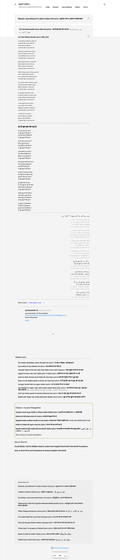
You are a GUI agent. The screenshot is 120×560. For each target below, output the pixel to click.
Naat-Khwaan (67, 7)
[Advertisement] (100, 39)
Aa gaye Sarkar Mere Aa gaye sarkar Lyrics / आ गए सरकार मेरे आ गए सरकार (43, 384)
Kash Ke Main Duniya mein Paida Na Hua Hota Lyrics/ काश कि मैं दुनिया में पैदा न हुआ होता (48, 377)
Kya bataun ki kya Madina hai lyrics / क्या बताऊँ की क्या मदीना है (39, 366)
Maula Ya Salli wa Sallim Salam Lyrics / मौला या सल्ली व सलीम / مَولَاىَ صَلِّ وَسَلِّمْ (44, 534)
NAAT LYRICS (24, 4)
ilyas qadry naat (35, 303)
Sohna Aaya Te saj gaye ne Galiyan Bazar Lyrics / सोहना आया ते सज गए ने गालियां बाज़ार (46, 528)
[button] (88, 18)
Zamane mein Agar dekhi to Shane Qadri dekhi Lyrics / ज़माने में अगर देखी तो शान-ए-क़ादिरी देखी (49, 412)
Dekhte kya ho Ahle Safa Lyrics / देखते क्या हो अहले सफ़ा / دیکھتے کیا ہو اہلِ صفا (44, 540)
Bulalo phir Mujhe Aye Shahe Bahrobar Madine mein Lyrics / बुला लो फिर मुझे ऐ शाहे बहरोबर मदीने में (51, 397)
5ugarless (65, 551)
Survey (77, 7)
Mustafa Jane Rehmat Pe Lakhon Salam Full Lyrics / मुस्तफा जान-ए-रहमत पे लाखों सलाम (50, 19)
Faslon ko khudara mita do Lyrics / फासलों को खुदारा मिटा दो (36, 416)
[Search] (104, 4)
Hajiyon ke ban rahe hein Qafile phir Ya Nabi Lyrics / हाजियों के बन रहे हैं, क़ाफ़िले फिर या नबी (49, 373)
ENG (54, 556)
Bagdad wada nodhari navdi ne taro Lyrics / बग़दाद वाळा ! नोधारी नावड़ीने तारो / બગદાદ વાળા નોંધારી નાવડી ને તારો (53, 420)
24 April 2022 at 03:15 (45, 310)
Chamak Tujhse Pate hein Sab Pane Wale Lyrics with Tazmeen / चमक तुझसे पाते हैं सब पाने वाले (50, 370)
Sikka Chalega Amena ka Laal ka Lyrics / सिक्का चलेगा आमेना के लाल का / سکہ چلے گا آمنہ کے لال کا (50, 511)
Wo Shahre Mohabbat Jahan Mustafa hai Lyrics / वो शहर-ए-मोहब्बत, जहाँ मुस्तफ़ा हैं (45, 363)
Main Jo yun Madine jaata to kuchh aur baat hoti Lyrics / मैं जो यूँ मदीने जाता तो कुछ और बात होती (50, 381)
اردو (65, 556)
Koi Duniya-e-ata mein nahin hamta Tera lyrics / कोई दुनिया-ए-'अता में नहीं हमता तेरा (45, 498)
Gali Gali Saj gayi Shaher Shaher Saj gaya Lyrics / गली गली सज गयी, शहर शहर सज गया (46, 522)
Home (48, 7)
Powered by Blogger (61, 548)
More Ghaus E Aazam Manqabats (28, 435)
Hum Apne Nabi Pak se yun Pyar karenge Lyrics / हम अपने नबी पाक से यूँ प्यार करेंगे (44, 517)
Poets (85, 7)
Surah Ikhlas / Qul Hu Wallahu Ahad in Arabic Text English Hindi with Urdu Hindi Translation (51, 446)
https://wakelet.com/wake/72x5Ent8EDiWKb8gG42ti (45, 315)
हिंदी (60, 556)
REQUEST (56, 7)
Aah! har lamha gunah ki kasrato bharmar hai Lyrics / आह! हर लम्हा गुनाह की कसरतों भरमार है (49, 393)
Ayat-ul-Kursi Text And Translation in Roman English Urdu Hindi (40, 451)
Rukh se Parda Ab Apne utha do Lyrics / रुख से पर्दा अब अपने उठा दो (39, 425)
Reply (27, 320)
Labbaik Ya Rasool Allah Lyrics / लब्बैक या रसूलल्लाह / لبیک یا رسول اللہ (41, 492)
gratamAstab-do (31, 310)
